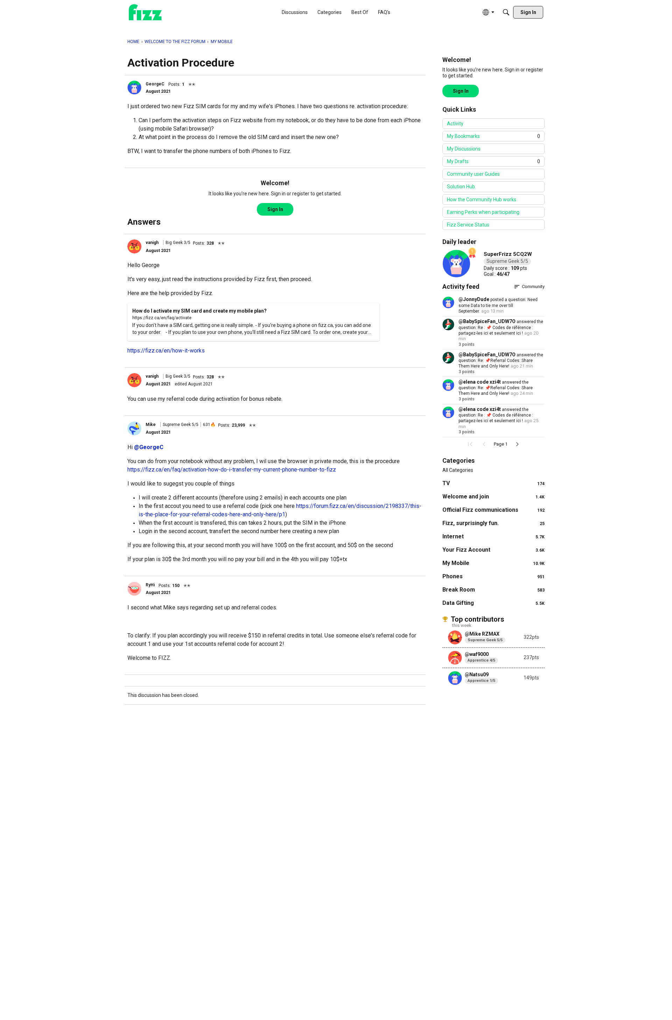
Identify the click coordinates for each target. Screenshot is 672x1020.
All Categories (457, 470)
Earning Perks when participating (483, 212)
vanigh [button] (152, 242)
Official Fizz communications (493, 509)
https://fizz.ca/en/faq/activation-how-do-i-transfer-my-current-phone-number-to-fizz (231, 469)
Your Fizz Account (493, 549)
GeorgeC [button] (155, 84)
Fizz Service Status (468, 225)
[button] (134, 88)
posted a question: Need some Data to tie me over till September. (498, 305)
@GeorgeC (148, 447)
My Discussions (464, 149)
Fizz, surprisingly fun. (493, 523)
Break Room (493, 589)
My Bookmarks (493, 136)
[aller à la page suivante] (517, 444)
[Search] (506, 12)
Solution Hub (461, 186)
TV (493, 483)
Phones (493, 576)
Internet (493, 536)
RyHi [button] (150, 584)
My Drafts (493, 161)
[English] (145, 12)
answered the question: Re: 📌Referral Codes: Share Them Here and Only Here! (500, 360)
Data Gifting (493, 603)
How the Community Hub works (481, 199)
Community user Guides (473, 174)
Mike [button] (151, 424)
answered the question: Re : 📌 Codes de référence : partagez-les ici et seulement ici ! (500, 327)
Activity (455, 123)
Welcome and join (493, 496)
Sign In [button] (275, 209)
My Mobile (493, 563)
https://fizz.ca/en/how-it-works (166, 350)
